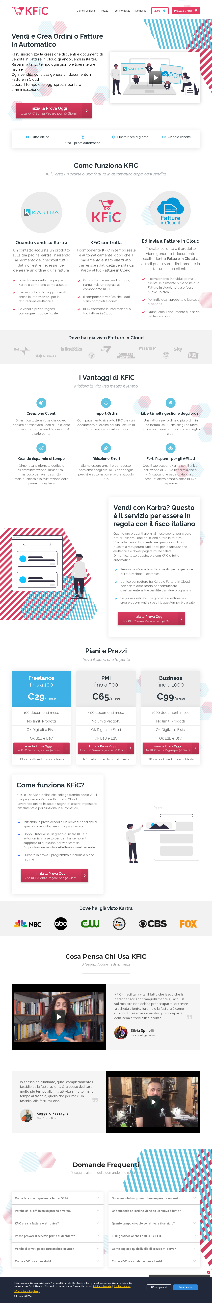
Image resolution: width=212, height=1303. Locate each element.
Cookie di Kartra (122, 1286)
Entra (157, 10)
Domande (140, 10)
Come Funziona (86, 10)
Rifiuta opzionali (159, 1287)
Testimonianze (121, 10)
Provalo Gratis (183, 10)
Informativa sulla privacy (27, 1291)
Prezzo (104, 10)
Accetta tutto (185, 1287)
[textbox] (41, 721)
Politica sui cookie (102, 1286)
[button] (98, 1198)
